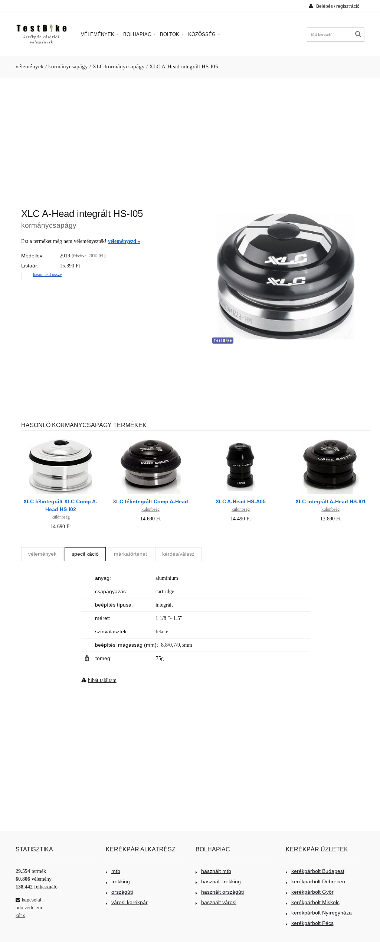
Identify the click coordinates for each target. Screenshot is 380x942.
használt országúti (222, 892)
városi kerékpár (129, 902)
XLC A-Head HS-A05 (241, 501)
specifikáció (85, 554)
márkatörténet (130, 554)
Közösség (202, 34)
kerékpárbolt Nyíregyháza (321, 913)
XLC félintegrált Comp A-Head (150, 501)
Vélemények (98, 34)
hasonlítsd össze (47, 274)
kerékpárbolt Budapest (317, 871)
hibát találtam (102, 680)
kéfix (20, 915)
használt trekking (221, 881)
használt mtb (216, 871)
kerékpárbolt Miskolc (315, 902)
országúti (122, 892)
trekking (120, 881)
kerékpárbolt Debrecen (318, 881)
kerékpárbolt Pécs (312, 923)
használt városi (218, 902)
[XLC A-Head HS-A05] (240, 440)
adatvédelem (29, 907)
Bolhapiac (138, 34)
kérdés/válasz (178, 554)
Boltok (170, 34)
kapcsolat (31, 900)
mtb (115, 871)
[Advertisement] (190, 139)
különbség (61, 517)
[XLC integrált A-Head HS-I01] (330, 440)
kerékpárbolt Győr (312, 892)
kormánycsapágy (68, 66)
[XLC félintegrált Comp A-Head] (150, 440)
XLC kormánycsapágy (118, 66)
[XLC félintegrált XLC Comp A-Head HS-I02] (60, 440)
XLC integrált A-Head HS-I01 (330, 501)
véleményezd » (124, 241)
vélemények (30, 66)
